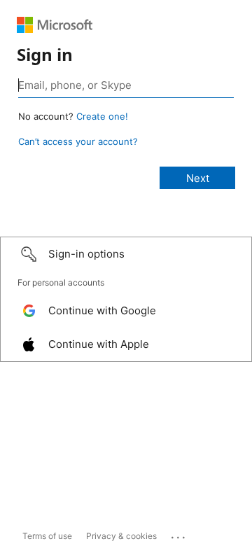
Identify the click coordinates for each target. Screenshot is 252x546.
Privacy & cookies (121, 536)
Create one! (102, 116)
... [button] (179, 534)
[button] (126, 254)
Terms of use (47, 536)
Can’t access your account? (78, 141)
